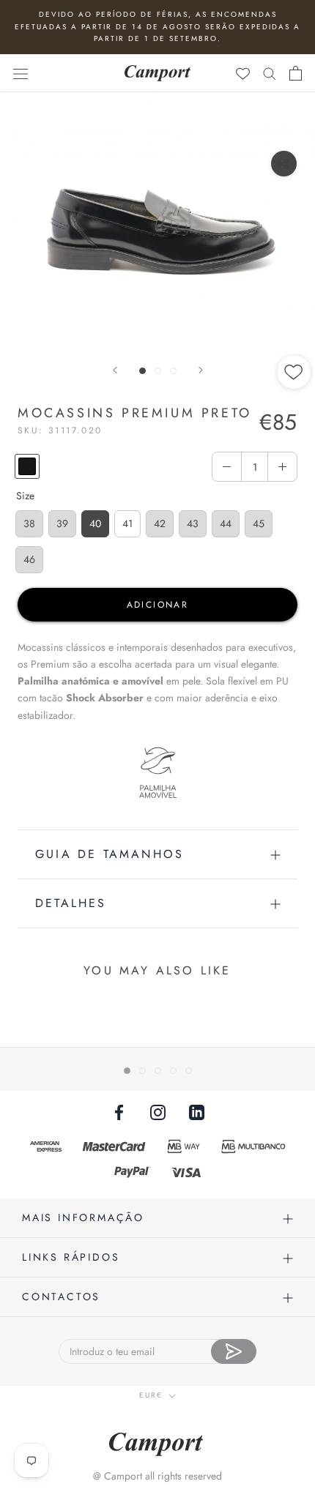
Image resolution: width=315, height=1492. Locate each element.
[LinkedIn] (196, 1111)
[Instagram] (158, 1111)
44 (225, 523)
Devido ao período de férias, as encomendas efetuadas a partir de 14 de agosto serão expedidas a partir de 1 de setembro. (157, 26)
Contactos (61, 1296)
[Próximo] (201, 370)
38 (29, 523)
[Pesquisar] (269, 73)
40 (95, 523)
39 (62, 523)
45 (258, 523)
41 (127, 523)
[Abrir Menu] (20, 73)
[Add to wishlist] (294, 422)
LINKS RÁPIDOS (70, 1257)
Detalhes (71, 903)
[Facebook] (119, 1111)
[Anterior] (115, 370)
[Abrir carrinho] (295, 73)
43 (193, 523)
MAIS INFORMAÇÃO (83, 1217)
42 (160, 523)
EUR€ (151, 1395)
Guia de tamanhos (109, 854)
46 (29, 559)
